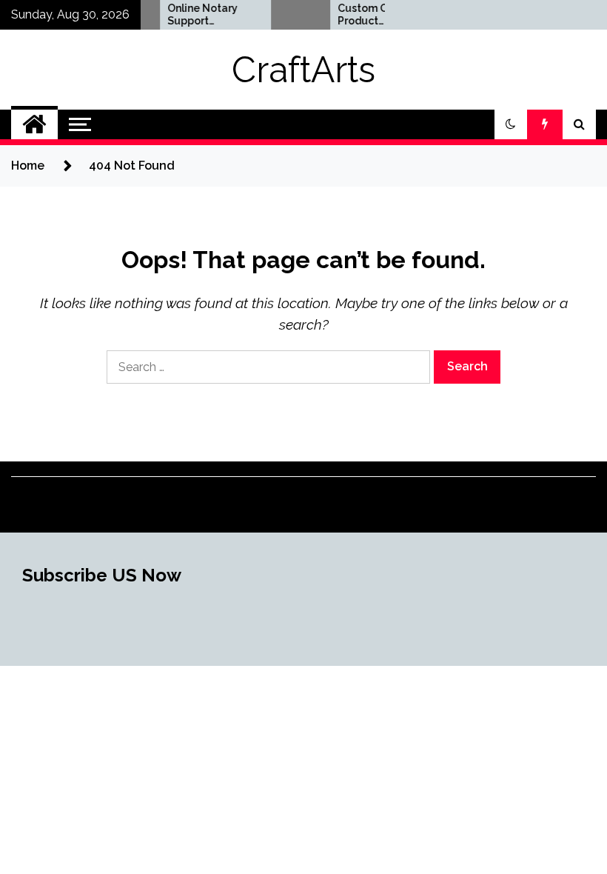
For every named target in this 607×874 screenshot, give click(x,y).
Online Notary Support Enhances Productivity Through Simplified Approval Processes (196, 14)
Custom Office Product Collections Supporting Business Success (366, 14)
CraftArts (303, 69)
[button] (510, 124)
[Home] (34, 124)
